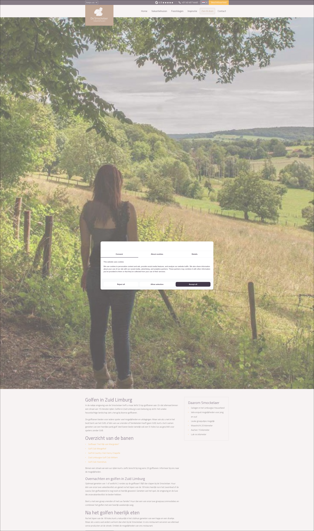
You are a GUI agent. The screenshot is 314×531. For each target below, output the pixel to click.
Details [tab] (194, 254)
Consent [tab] (119, 254)
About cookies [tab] (157, 254)
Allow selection (157, 284)
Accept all (193, 284)
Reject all (121, 284)
